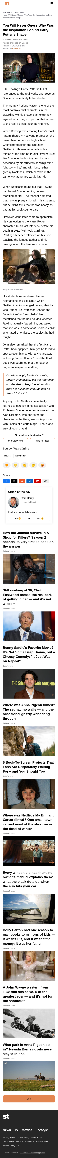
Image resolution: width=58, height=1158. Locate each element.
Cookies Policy (23, 1138)
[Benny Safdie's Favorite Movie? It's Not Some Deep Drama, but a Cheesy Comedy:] (29, 672)
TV (16, 1130)
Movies (7, 456)
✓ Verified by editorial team (15, 39)
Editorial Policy (9, 1146)
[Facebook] (6, 481)
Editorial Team (42, 1142)
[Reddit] (22, 481)
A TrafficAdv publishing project (32, 1152)
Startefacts (7, 12)
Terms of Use (36, 1138)
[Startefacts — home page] (7, 3)
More (29, 1099)
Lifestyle (42, 1130)
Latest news (19, 12)
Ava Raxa (16, 48)
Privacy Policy (9, 1138)
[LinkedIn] (29, 481)
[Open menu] (51, 3)
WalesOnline (21, 448)
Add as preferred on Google (15, 43)
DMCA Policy (8, 1142)
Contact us (29, 1142)
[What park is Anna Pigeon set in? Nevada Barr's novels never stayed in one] (29, 1066)
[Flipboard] (37, 481)
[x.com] (14, 481)
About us (19, 1142)
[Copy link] (45, 481)
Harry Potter (20, 456)
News (7, 1130)
